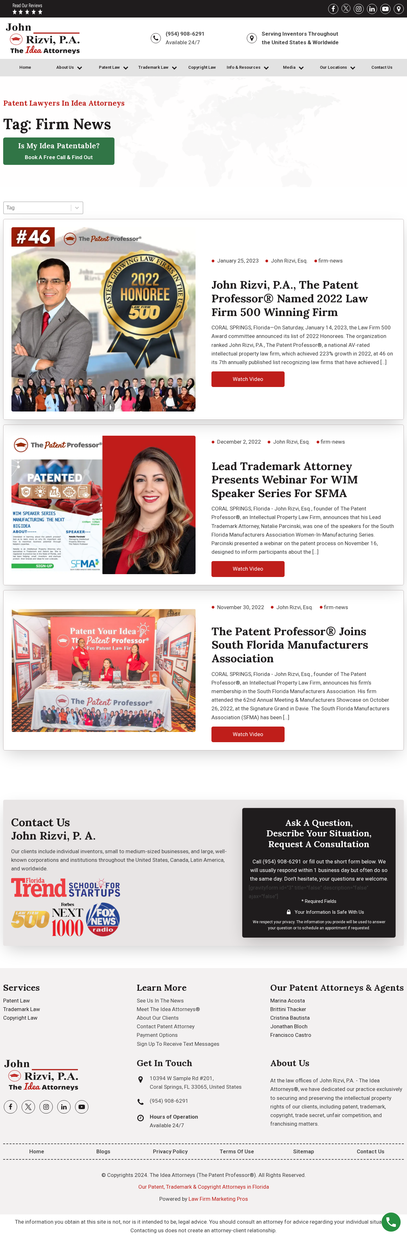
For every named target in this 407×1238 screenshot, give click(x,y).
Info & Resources (243, 67)
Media (289, 67)
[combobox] (37, 208)
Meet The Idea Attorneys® (168, 1009)
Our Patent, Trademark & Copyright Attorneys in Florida (203, 1187)
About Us (65, 67)
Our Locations (333, 67)
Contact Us (381, 67)
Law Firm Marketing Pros (218, 1199)
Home (25, 67)
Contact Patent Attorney (166, 1026)
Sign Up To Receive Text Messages (178, 1044)
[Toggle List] (77, 208)
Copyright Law (202, 67)
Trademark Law (153, 67)
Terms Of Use (237, 1151)
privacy (288, 922)
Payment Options (157, 1035)
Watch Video (248, 379)
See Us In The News (160, 1000)
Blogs (103, 1151)
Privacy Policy (170, 1151)
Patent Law (109, 67)
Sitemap (303, 1151)
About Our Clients (158, 1018)
